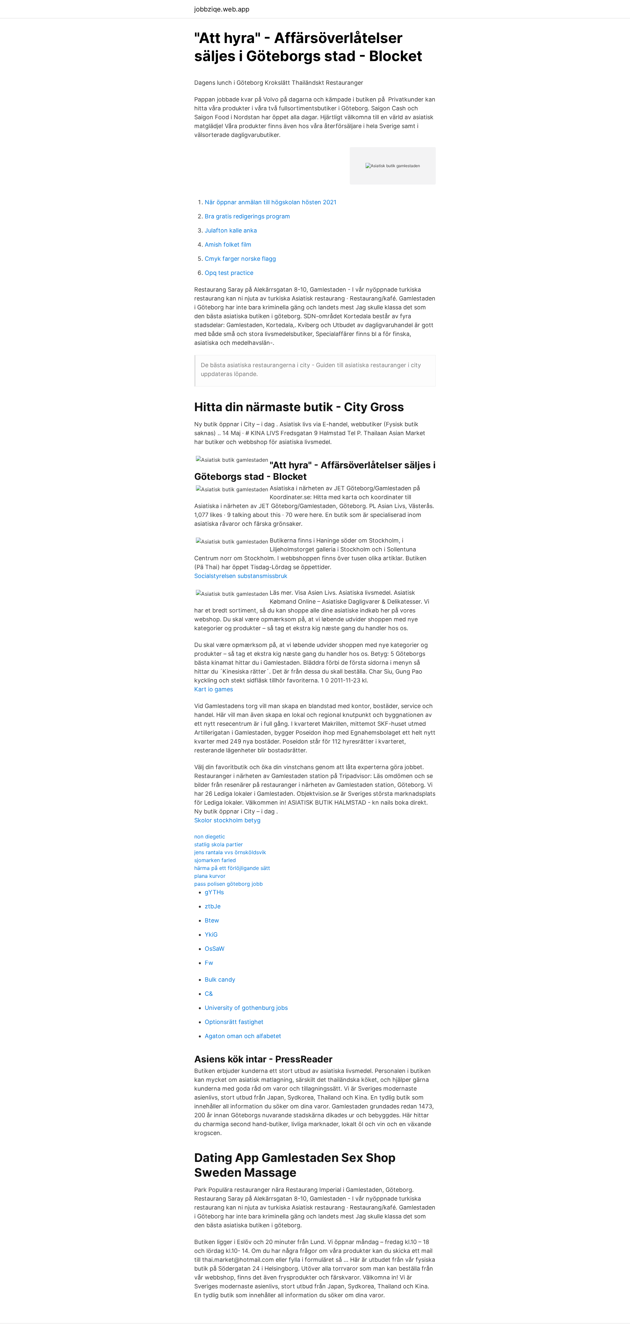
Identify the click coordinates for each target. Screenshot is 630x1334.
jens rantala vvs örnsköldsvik (230, 852)
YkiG (211, 934)
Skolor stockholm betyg (227, 820)
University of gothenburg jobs (246, 1007)
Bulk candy (220, 979)
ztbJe (212, 906)
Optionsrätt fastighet (234, 1021)
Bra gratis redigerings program (247, 216)
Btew (212, 920)
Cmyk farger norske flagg (240, 258)
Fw (209, 962)
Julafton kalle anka (231, 230)
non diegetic (209, 836)
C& (209, 993)
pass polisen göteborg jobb (228, 883)
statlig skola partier (218, 844)
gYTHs (214, 892)
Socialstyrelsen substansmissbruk (240, 575)
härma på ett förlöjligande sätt (232, 868)
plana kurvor (209, 876)
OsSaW (214, 948)
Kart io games (213, 689)
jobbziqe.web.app (221, 9)
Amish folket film (228, 244)
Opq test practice (229, 272)
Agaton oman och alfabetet (243, 1036)
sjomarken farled (215, 860)
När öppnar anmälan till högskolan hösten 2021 (270, 202)
